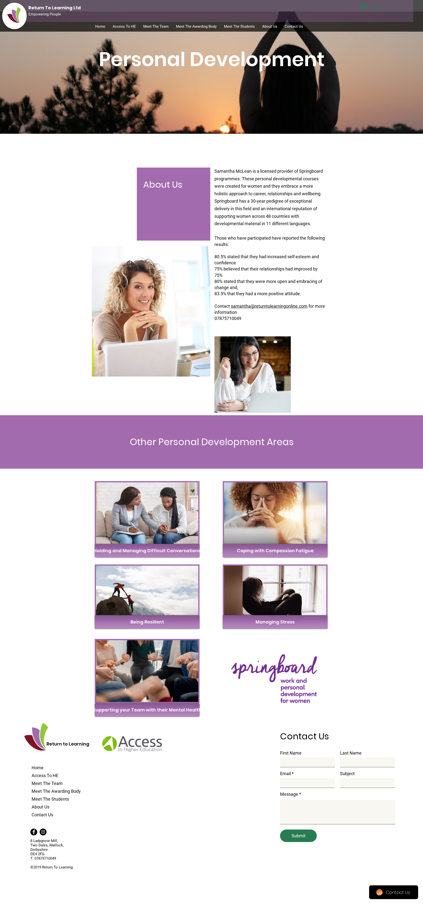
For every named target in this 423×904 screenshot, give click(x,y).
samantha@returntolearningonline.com (269, 306)
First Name (291, 753)
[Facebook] (33, 832)
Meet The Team (47, 783)
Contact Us (42, 814)
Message (289, 794)
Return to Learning (68, 744)
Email (285, 773)
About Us (40, 806)
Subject (347, 773)
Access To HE (45, 775)
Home (38, 767)
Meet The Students (50, 799)
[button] (147, 550)
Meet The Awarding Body (56, 791)
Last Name (351, 753)
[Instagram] (43, 832)
